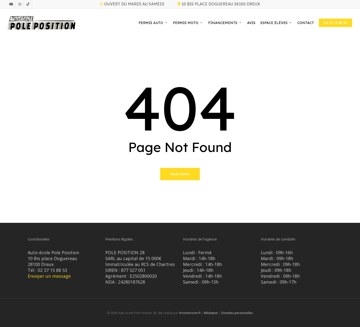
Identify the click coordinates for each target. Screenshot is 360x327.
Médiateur (211, 313)
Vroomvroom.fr (190, 313)
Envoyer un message (49, 276)
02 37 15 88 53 (52, 270)
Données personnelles (237, 313)
